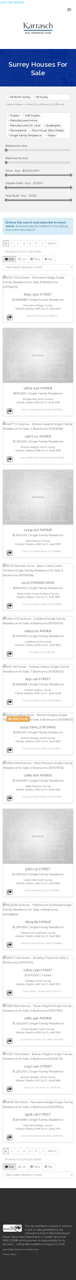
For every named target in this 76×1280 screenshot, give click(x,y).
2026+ (33, 195)
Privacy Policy (9, 1254)
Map (50, 259)
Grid (11, 259)
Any (17, 170)
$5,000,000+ (31, 170)
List (23, 259)
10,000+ (38, 183)
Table (36, 259)
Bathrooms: (14, 158)
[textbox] (55, 97)
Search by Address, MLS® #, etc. (46, 104)
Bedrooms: (13, 145)
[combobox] (38, 97)
